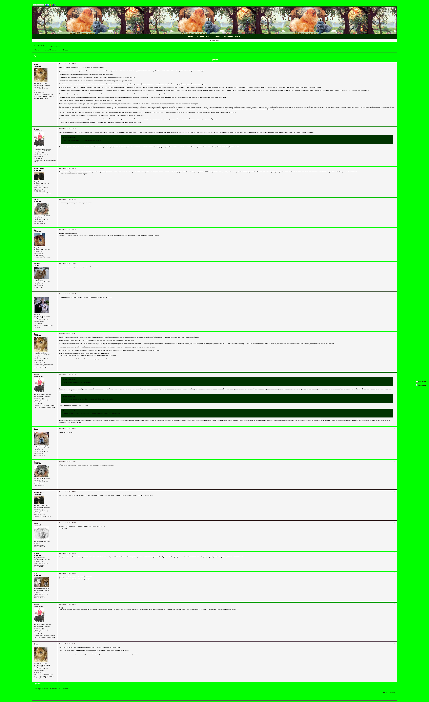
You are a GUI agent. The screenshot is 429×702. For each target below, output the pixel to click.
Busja (35, 230)
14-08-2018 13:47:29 (70, 229)
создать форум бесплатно (388, 692)
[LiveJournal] (55, 4)
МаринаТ (37, 263)
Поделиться (62, 64)
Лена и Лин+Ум (39, 168)
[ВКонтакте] (46, 4)
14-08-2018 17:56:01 (70, 492)
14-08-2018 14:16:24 (70, 263)
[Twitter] (48, 4)
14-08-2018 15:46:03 (70, 293)
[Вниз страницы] (421, 385)
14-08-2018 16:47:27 (70, 374)
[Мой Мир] (53, 4)
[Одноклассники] (50, 4)
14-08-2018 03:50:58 (70, 64)
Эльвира (36, 294)
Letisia (36, 523)
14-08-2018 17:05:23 (70, 461)
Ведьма (36, 129)
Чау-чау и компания (41, 50)
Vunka (36, 429)
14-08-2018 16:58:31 (70, 428)
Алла (35, 573)
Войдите (45, 46)
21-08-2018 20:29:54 (70, 643)
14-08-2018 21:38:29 (70, 522)
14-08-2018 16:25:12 (70, 333)
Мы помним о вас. (55, 50)
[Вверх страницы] (421, 381)
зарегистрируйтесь (55, 46)
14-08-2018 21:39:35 (70, 553)
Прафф (36, 64)
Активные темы (214, 40)
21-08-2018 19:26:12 (70, 604)
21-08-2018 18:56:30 (70, 573)
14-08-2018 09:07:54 (70, 168)
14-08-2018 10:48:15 (70, 199)
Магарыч (37, 199)
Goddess (36, 553)
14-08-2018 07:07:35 (70, 128)
